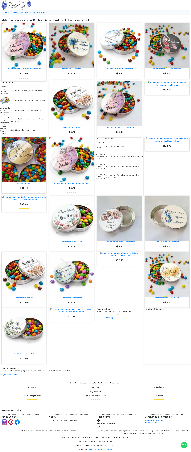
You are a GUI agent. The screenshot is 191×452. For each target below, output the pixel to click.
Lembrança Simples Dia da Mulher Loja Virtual (26, 90)
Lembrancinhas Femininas (71, 69)
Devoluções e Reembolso (154, 420)
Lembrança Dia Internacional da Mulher (119, 69)
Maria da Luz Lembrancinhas (13, 12)
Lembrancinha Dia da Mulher (24, 298)
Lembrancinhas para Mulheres (167, 85)
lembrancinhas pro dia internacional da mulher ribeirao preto (119, 414)
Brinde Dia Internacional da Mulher (167, 242)
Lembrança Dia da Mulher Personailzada (119, 127)
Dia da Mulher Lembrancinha (71, 298)
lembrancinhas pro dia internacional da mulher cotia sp (23, 414)
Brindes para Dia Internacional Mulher (24, 199)
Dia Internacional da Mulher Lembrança (167, 69)
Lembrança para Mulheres (114, 146)
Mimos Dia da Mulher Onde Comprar (23, 130)
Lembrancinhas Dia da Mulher (35, 12)
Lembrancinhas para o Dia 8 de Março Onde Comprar (124, 156)
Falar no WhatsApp (106, 318)
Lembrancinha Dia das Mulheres (24, 354)
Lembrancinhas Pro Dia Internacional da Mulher (26, 110)
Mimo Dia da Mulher (24, 183)
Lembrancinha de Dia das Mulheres (167, 141)
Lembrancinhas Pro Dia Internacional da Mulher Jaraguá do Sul (26, 120)
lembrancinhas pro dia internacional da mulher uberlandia (167, 414)
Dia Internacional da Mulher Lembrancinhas (119, 242)
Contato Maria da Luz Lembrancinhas (64, 420)
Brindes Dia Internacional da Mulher (71, 312)
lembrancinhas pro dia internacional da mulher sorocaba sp (71, 414)
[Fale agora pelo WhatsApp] (184, 445)
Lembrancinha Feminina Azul (119, 255)
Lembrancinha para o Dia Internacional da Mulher (24, 69)
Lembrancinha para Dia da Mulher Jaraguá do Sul (27, 100)
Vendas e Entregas (151, 423)
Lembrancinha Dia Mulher (72, 127)
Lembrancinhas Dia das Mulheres (71, 242)
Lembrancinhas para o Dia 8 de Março (167, 298)
